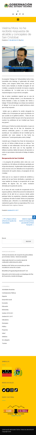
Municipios (5, 323)
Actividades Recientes (8, 289)
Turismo (4, 343)
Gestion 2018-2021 (7, 313)
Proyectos (5, 330)
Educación (5, 306)
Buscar (4, 238)
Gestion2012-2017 (13, 210)
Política (4, 326)
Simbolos (4, 336)
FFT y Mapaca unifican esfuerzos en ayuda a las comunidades (9, 221)
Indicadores (5, 320)
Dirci (22, 40)
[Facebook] (19, 14)
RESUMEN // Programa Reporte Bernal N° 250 (15, 271)
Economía (5, 303)
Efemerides (5, 309)
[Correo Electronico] (13, 14)
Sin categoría (5, 340)
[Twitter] (16, 14)
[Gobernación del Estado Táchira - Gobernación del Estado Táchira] (18, 5)
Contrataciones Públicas (9, 293)
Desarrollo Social (7, 299)
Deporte (4, 296)
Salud (3, 333)
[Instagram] (23, 14)
